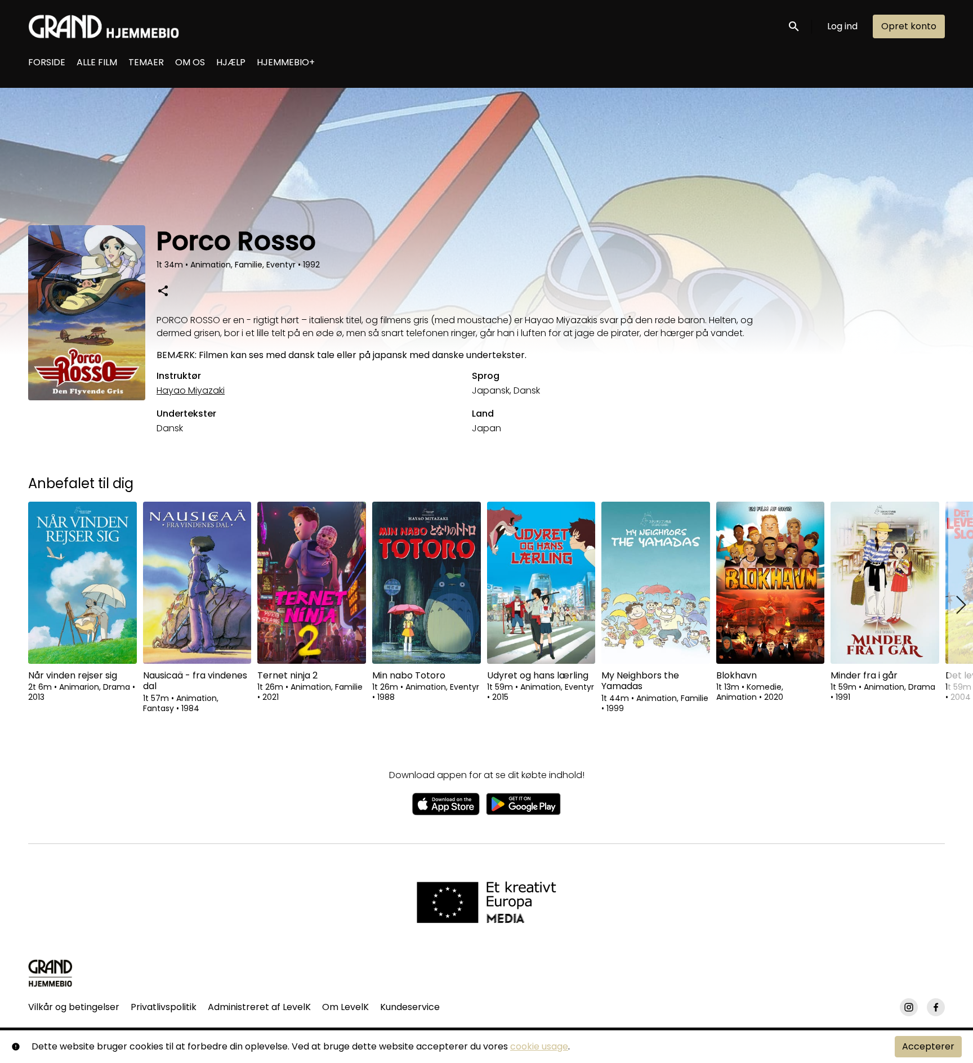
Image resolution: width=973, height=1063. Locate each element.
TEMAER (146, 62)
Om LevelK (345, 1007)
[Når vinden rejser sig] (82, 583)
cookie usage (539, 1046)
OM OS (190, 62)
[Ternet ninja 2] (311, 583)
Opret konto (908, 26)
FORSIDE (46, 62)
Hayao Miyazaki (191, 390)
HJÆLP (231, 62)
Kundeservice (410, 1007)
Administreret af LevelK (259, 1007)
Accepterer (928, 1046)
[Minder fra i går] (885, 583)
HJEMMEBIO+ (286, 62)
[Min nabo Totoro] (426, 583)
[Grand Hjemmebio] (50, 973)
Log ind (842, 26)
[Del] (163, 290)
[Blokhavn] (770, 583)
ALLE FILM (97, 62)
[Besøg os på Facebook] (936, 1007)
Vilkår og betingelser (73, 1007)
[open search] (794, 26)
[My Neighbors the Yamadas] (655, 583)
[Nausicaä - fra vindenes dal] (197, 583)
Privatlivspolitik (164, 1007)
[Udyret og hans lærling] (541, 583)
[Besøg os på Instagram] (909, 1007)
